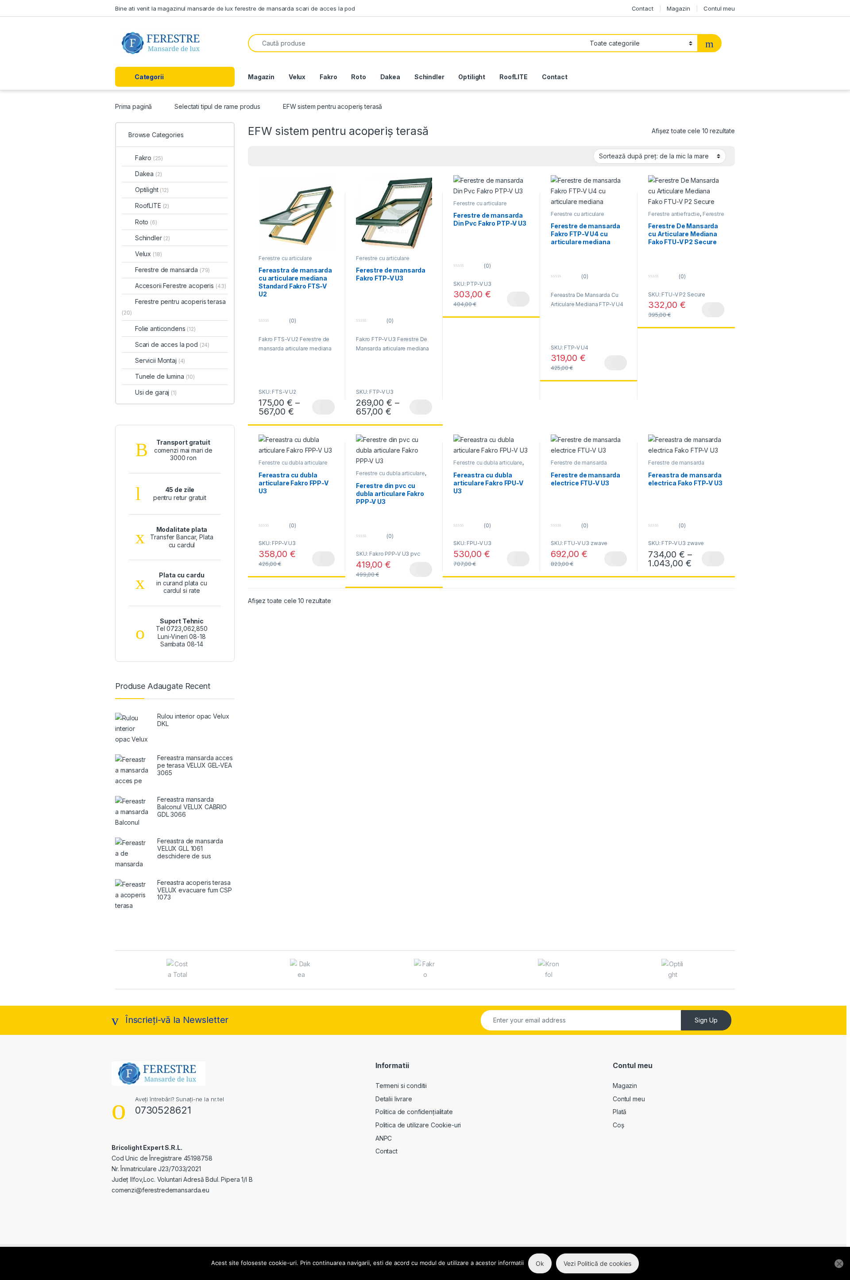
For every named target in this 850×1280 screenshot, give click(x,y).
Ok (540, 1263)
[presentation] (732, 970)
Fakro (328, 77)
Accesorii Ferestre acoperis (180, 285)
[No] (839, 1263)
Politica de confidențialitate (414, 1111)
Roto (358, 77)
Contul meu (719, 8)
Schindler (429, 77)
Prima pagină (133, 106)
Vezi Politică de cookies (597, 1263)
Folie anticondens (165, 328)
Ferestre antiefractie (674, 214)
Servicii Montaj (160, 360)
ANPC (383, 1138)
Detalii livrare (393, 1099)
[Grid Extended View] (260, 156)
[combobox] (416, 43)
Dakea (390, 77)
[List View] (285, 156)
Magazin (678, 8)
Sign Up (706, 1020)
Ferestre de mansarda (172, 269)
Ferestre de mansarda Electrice (579, 465)
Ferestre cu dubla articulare (293, 462)
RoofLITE (513, 77)
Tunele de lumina (165, 376)
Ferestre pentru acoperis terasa (174, 307)
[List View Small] (298, 156)
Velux (297, 77)
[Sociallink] (115, 1209)
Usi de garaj (156, 392)
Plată (619, 1111)
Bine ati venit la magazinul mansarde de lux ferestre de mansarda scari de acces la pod (235, 8)
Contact (642, 8)
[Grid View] (273, 156)
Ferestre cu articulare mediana (285, 261)
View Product (323, 407)
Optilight (471, 77)
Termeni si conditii (401, 1085)
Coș (618, 1125)
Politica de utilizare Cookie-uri (418, 1125)
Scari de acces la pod (172, 344)
